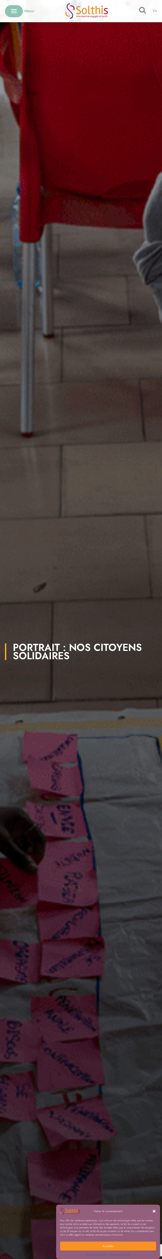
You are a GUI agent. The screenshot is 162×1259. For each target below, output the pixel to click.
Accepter (108, 1246)
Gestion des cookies (96, 1254)
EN (155, 11)
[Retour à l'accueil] (86, 11)
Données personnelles (119, 1254)
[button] (154, 1211)
